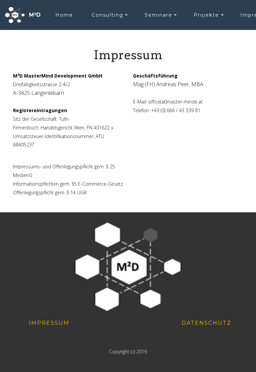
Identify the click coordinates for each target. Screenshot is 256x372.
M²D (35, 15)
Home (64, 15)
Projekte (206, 15)
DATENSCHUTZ (206, 323)
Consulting (107, 15)
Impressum (49, 323)
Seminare (158, 15)
